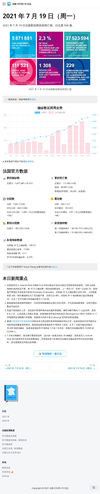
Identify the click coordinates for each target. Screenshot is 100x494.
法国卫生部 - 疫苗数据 (12, 448)
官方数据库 (7, 444)
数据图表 (29, 161)
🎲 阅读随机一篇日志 (50, 353)
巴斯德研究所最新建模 (21, 321)
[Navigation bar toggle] (4, 4)
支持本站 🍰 (8, 471)
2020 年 (5, 420)
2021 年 (5, 416)
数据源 (32, 99)
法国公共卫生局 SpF (11, 452)
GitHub (5, 476)
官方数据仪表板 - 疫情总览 (14, 440)
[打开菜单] (94, 487)
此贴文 (54, 266)
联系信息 (6, 467)
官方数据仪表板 (9, 435)
